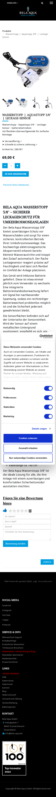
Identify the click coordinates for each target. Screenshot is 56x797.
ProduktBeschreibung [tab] (16, 184)
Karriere (6, 687)
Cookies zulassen (28, 438)
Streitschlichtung (9, 702)
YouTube (6, 615)
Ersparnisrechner (10, 662)
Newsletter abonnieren (12, 654)
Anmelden (12, 3)
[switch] (48, 397)
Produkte (6, 31)
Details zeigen (39, 428)
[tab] (35, 185)
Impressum (7, 684)
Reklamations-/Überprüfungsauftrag (18, 651)
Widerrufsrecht (9, 694)
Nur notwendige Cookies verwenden (28, 458)
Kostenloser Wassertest (13, 644)
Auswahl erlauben (28, 448)
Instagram (6, 610)
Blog (4, 691)
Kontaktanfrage (9, 640)
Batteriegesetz (9, 706)
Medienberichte (9, 658)
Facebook (6, 605)
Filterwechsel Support (12, 637)
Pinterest (6, 624)
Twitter (5, 620)
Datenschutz (8, 680)
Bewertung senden (16, 543)
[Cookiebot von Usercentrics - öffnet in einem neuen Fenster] (40, 336)
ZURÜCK (47, 561)
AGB (4, 677)
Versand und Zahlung (12, 698)
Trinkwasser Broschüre (12, 647)
